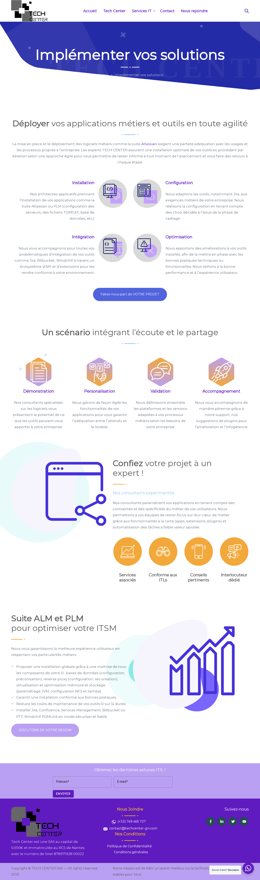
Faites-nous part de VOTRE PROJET (130, 294)
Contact (167, 11)
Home (102, 75)
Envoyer (63, 793)
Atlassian (149, 144)
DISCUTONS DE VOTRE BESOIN (45, 730)
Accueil (90, 11)
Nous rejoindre (194, 11)
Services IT (142, 11)
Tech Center (114, 11)
